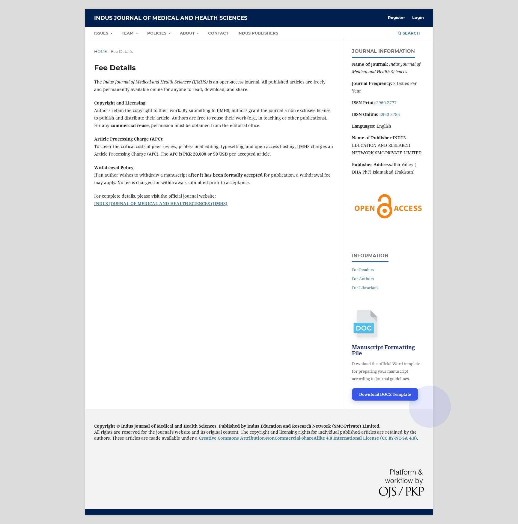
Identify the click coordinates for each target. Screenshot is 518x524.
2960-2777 (386, 102)
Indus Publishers (257, 33)
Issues (101, 33)
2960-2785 (390, 114)
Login (418, 17)
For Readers (363, 269)
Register (396, 17)
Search (410, 33)
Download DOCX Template (385, 394)
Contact (218, 33)
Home (100, 51)
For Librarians (365, 287)
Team (128, 33)
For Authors (363, 278)
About (188, 33)
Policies (157, 33)
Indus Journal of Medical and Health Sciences (170, 18)
